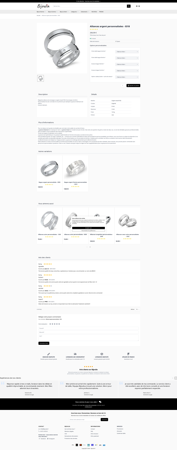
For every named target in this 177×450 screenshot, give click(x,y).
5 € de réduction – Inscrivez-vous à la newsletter (88, 1)
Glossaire (119, 431)
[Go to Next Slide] (175, 378)
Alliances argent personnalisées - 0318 (51, 15)
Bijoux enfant (63, 11)
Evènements (84, 11)
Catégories (74, 11)
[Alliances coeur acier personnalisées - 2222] (127, 220)
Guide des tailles (121, 433)
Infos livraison (94, 434)
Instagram (52, 438)
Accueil (38, 15)
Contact (93, 429)
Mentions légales (69, 431)
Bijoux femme (40, 11)
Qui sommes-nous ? (70, 429)
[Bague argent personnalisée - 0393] (49, 168)
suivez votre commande (90, 405)
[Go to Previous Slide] (172, 378)
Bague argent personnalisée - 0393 (49, 182)
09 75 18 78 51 (44, 431)
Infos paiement (95, 436)
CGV (66, 434)
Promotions (120, 429)
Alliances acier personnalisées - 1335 (49, 234)
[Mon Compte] (137, 6)
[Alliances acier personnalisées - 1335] (49, 220)
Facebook (43, 438)
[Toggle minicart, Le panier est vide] (139, 6)
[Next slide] (90, 247)
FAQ (84, 405)
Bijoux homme (52, 11)
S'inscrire (104, 419)
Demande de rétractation (71, 436)
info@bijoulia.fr (88, 406)
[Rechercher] (129, 6)
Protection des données (71, 438)
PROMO (101, 11)
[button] (115, 29)
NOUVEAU (94, 11)
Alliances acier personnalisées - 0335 (75, 234)
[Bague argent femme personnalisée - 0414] (75, 168)
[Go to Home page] (43, 6)
